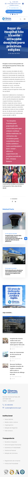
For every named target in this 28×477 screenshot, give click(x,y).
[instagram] (17, 14)
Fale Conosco (9, 431)
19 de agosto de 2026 (11, 268)
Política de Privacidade (11, 463)
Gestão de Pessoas (10, 450)
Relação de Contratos (11, 453)
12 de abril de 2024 (14, 53)
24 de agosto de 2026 (11, 233)
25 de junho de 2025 (16, 376)
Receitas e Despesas (11, 442)
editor (8, 330)
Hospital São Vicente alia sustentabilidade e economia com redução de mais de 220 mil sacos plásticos (13, 238)
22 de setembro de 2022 (17, 347)
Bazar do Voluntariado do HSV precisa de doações (17, 354)
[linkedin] (14, 14)
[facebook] (10, 14)
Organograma (9, 425)
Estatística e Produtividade (12, 447)
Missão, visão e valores (11, 422)
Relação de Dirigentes (11, 428)
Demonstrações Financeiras (13, 445)
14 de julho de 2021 (16, 358)
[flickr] (12, 14)
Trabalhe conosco (14, 5)
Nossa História (9, 419)
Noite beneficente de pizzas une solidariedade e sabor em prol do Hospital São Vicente (14, 272)
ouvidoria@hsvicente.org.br (14, 3)
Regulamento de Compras (12, 461)
